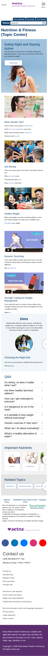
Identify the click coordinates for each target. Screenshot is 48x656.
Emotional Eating (25, 486)
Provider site (8, 585)
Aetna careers (8, 618)
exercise (11, 176)
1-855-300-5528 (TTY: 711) (13, 559)
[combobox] (26, 23)
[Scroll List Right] (44, 459)
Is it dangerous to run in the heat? (19, 408)
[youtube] (42, 542)
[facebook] (5, 542)
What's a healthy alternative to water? (20, 435)
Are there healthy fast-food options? (18, 392)
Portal (4, 5)
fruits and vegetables (16, 129)
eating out (28, 132)
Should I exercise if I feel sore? (21, 423)
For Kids (30, 19)
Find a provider (9, 581)
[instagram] (33, 542)
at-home (11, 183)
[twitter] (24, 542)
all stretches (12, 268)
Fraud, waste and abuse (12, 595)
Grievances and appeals (12, 591)
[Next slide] (44, 344)
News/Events (8, 575)
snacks (17, 136)
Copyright (42, 500)
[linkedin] (14, 542)
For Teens (41, 19)
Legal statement (9, 615)
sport (19, 179)
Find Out (13, 63)
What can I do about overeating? (21, 428)
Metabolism (10, 486)
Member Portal (8, 578)
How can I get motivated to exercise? (18, 400)
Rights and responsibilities (13, 598)
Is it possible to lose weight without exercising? (18, 416)
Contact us (7, 571)
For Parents (19, 19)
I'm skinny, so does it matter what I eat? (19, 384)
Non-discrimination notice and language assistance (23, 608)
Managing (7, 223)
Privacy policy (8, 612)
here (12, 366)
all (10, 312)
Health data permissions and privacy (17, 602)
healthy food (28, 126)
